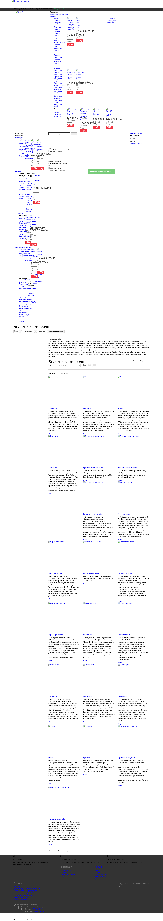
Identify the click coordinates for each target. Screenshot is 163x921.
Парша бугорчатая (55, 573)
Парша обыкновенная (91, 573)
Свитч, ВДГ (78, 26)
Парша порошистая (125, 573)
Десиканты (29, 145)
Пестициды (58, 114)
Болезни (53, 16)
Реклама (16, 886)
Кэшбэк (97, 879)
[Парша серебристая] (64, 616)
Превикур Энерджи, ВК (70, 29)
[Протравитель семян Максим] (42, 143)
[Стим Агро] (30, 14)
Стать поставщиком (20, 899)
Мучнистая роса (124, 514)
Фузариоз (86, 758)
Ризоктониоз (52, 696)
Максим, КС (40, 150)
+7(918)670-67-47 (38, 909)
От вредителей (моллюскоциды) (30, 300)
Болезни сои (58, 49)
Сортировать (53, 365)
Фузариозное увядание (126, 758)
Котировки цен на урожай (59, 14)
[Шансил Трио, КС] (110, 110)
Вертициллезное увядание (127, 468)
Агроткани (38, 275)
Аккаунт (98, 867)
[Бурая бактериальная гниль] (99, 449)
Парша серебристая (55, 635)
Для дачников (37, 281)
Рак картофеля (88, 635)
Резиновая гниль (124, 635)
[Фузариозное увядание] (133, 739)
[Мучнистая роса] (133, 495)
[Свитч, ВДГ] (78, 20)
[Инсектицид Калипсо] (80, 72)
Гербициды (23, 140)
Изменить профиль (102, 877)
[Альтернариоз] (64, 390)
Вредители (111, 18)
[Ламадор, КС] (97, 110)
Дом (16, 331)
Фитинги (31, 293)
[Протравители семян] (81, 4)
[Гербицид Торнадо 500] (34, 143)
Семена (56, 112)
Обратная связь (65, 870)
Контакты (110, 23)
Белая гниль (53, 468)
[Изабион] (40, 250)
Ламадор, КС (96, 115)
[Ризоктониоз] (64, 678)
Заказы (97, 870)
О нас (62, 877)
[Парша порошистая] (133, 555)
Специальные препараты (24, 247)
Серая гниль (87, 696)
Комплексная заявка (20, 897)
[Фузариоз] (99, 739)
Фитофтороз (122, 696)
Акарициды (23, 150)
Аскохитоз (122, 408)
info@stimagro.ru (40, 911)
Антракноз (87, 408)
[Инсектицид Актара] (71, 72)
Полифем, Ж (34, 257)
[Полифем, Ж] (34, 251)
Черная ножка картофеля (57, 819)
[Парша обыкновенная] (99, 555)
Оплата (62, 879)
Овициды (22, 153)
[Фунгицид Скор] (71, 110)
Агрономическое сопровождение (25, 891)
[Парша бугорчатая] (64, 555)
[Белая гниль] (64, 449)
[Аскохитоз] (133, 390)
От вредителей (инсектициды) (24, 312)
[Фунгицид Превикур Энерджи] (70, 21)
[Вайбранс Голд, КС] (36, 175)
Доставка (63, 872)
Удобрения (57, 116)
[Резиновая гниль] (133, 616)
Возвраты (98, 872)
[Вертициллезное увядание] (133, 449)
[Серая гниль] (99, 678)
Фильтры (31, 295)
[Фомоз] (64, 739)
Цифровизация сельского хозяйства (26, 889)
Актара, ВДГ (70, 78)
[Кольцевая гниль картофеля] (99, 495)
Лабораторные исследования (24, 895)
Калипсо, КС (79, 78)
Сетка (89, 366)
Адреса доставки (101, 874)
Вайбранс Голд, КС (36, 182)
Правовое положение (67, 874)
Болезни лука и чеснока (57, 66)
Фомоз (50, 758)
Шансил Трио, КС (109, 115)
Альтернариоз (53, 408)
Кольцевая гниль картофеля (93, 514)
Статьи (34, 283)
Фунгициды (23, 143)
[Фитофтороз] (133, 678)
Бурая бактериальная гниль (93, 468)
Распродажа (111, 21)
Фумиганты (29, 158)
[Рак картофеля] (99, 616)
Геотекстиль (23, 284)
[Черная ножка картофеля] (64, 801)
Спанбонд (22, 282)
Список (94, 366)
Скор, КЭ (70, 114)
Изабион (40, 254)
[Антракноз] (99, 390)
